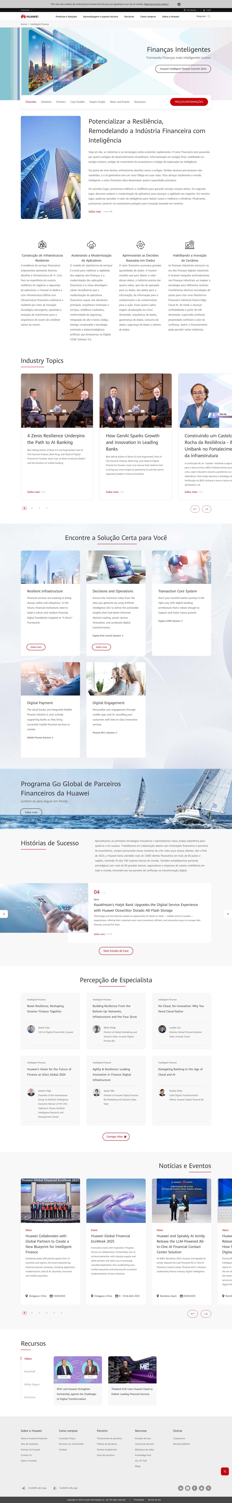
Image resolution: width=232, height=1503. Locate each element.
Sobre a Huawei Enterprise (34, 1438)
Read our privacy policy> (156, 4)
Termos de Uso (154, 1500)
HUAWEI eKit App (37, 1488)
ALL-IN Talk (141, 1460)
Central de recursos (144, 1444)
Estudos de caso (143, 1438)
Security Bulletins (181, 1444)
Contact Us (26, 1455)
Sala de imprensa (29, 1444)
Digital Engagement (109, 703)
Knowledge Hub (143, 1455)
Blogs (137, 1466)
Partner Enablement (107, 1449)
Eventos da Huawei (30, 1449)
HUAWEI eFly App (68, 1488)
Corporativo (179, 1438)
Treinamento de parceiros (109, 1438)
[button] (24, 508)
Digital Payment (40, 703)
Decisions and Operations (113, 591)
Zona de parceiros (106, 1455)
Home (24, 24)
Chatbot (63, 1449)
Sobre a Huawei (29, 1460)
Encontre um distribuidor (71, 1444)
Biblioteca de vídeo (144, 1449)
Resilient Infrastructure (45, 591)
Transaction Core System (177, 591)
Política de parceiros (107, 1444)
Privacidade (139, 1500)
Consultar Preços (67, 1438)
